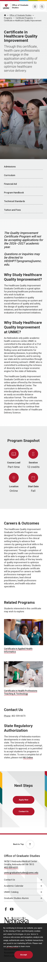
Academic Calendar (13, 886)
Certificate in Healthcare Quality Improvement (22, 20)
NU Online (28, 757)
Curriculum (9, 175)
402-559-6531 (11, 867)
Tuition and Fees (12, 210)
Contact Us (23, 811)
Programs (8, 18)
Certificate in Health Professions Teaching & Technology (20, 692)
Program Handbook (14, 192)
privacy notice (12, 946)
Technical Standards (14, 201)
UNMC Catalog (11, 892)
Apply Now (23, 800)
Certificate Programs (24, 18)
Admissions (10, 166)
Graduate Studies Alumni (16, 898)
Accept (23, 955)
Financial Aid (10, 184)
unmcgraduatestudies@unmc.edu (21, 872)
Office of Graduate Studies (20, 15)
